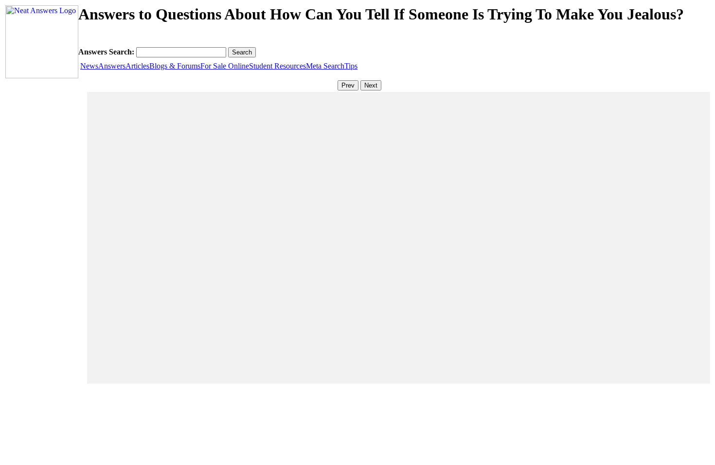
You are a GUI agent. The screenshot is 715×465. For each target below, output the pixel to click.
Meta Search (325, 66)
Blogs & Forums (174, 66)
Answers (111, 66)
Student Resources (277, 66)
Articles (137, 66)
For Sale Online (224, 66)
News (89, 66)
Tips (351, 66)
